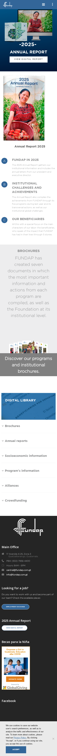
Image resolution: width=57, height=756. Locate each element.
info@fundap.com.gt (17, 574)
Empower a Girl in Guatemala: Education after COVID (15, 651)
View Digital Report (14, 627)
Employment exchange (15, 606)
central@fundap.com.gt (18, 570)
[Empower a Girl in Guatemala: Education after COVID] (16, 666)
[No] (53, 738)
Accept (15, 749)
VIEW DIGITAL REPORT (28, 59)
